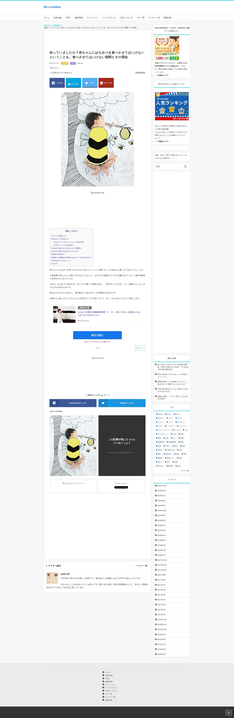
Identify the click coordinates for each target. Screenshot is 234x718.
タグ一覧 (141, 18)
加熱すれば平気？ (58, 254)
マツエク (177, 430)
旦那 (180, 450)
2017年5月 (161, 595)
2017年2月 (161, 610)
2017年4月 (161, 600)
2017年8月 (161, 580)
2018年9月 (161, 515)
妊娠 (182, 438)
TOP (48, 25)
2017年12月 (162, 560)
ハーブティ (170, 426)
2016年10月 (162, 629)
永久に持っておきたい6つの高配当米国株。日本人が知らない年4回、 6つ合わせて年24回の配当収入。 (173, 367)
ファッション (92, 18)
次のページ (140, 348)
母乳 (159, 454)
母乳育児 (168, 454)
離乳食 (170, 466)
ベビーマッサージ (164, 430)
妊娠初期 (161, 442)
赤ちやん (161, 466)
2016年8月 (161, 639)
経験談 (160, 458)
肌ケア (160, 462)
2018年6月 (161, 530)
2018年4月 (161, 540)
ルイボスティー (163, 434)
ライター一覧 (154, 18)
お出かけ (161, 418)
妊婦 (181, 442)
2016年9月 (161, 634)
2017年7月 (161, 585)
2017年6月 (161, 590)
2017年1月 (161, 615)
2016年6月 (161, 649)
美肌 (180, 458)
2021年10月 (162, 486)
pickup (160, 414)
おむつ (178, 414)
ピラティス (182, 426)
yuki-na (80, 63)
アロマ (179, 418)
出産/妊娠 (57, 18)
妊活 (159, 446)
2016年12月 (162, 620)
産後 (177, 454)
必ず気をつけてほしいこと (61, 260)
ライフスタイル (109, 18)
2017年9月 (161, 575)
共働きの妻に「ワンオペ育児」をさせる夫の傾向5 (172, 397)
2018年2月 (161, 550)
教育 (183, 446)
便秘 (181, 434)
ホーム (47, 18)
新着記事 (167, 18)
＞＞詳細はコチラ (162, 75)
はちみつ (55, 68)
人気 (174, 434)
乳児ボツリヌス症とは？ (60, 239)
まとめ (54, 263)
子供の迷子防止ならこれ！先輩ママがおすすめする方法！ (172, 390)
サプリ (170, 422)
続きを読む (97, 335)
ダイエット (181, 422)
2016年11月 (161, 624)
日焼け (160, 450)
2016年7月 (161, 644)
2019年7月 (161, 496)
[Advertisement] (170, 9)
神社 (185, 454)
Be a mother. (52, 7)
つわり (170, 418)
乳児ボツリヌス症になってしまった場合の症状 (68, 242)
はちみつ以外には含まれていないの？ (65, 251)
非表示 (74, 231)
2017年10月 (162, 570)
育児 (168, 462)
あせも (169, 414)
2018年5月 (161, 535)
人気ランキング (126, 18)
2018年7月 (161, 525)
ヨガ (186, 430)
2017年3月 (161, 605)
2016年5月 (161, 654)
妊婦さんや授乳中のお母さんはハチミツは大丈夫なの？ (71, 257)
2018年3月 (161, 545)
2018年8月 (161, 520)
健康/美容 (79, 18)
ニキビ (160, 426)
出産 (167, 438)
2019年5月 (161, 506)
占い (174, 438)
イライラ (161, 422)
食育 (178, 466)
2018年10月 (162, 511)
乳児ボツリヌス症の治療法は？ (63, 245)
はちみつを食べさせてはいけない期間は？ (66, 248)
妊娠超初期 (172, 442)
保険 (159, 438)
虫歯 (176, 462)
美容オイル (170, 458)
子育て (68, 18)
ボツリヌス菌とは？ (58, 236)
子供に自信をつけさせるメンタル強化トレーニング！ (172, 375)
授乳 (176, 446)
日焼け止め (170, 450)
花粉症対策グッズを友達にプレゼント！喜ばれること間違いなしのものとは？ (172, 383)
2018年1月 (161, 555)
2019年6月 (161, 501)
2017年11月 (161, 565)
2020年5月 (161, 491)
